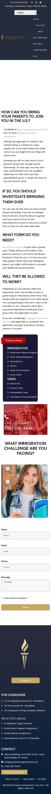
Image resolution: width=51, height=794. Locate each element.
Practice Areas (40, 28)
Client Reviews (40, 50)
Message (5, 577)
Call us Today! (16, 423)
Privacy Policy (12, 779)
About (36, 19)
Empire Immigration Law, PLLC (31, 129)
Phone (4, 561)
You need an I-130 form (13, 247)
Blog (35, 56)
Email (4, 545)
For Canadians (40, 38)
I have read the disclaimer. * (15, 598)
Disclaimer (28, 779)
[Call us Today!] (6, 417)
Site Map (42, 779)
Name (4, 529)
